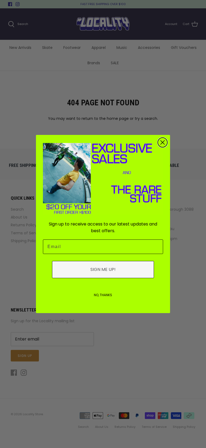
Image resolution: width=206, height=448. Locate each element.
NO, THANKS (103, 295)
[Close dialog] (162, 142)
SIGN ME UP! (103, 269)
